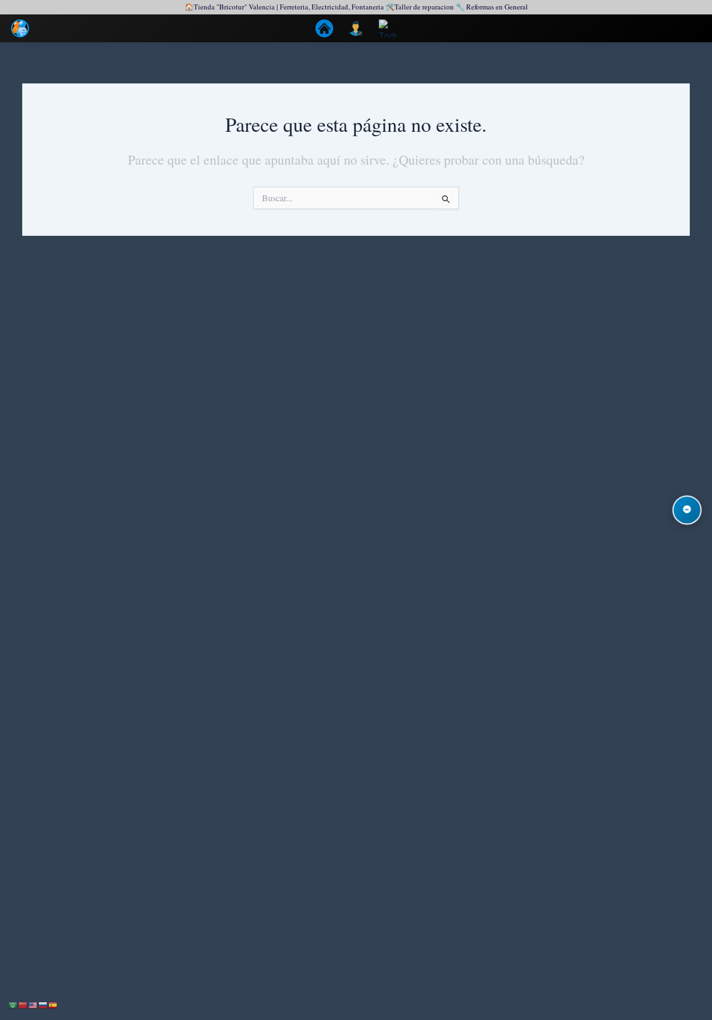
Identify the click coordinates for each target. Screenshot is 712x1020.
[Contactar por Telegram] (687, 510)
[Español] (53, 1004)
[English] (33, 1004)
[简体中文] (23, 1004)
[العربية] (13, 1004)
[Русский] (43, 1004)
